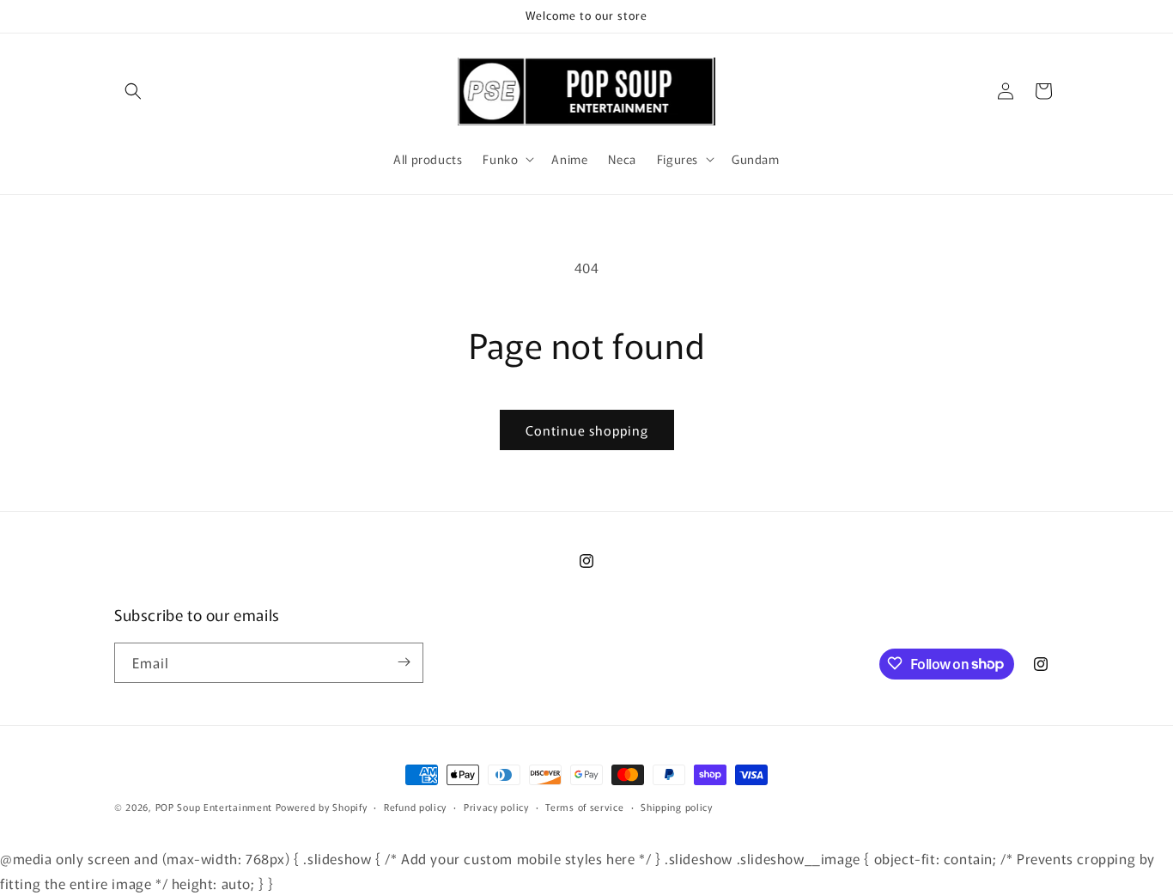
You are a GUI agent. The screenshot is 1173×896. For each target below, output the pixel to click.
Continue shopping (587, 430)
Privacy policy (496, 807)
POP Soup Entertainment (213, 807)
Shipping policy (677, 807)
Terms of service (584, 807)
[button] (133, 91)
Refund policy (415, 807)
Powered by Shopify (322, 807)
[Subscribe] (403, 662)
